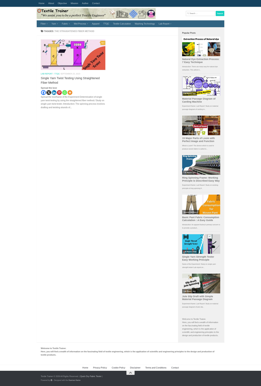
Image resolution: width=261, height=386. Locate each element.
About (51, 3)
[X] (48, 92)
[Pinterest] (59, 92)
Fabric (65, 24)
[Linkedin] (54, 92)
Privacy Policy (100, 368)
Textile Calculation (122, 24)
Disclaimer (135, 368)
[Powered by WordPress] (51, 380)
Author (85, 3)
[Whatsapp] (64, 92)
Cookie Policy (118, 368)
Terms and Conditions (155, 368)
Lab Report (164, 24)
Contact (96, 3)
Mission (74, 3)
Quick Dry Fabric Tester (90, 376)
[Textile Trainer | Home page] (96, 13)
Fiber (43, 24)
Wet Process (80, 24)
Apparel (96, 24)
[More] (70, 92)
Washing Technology (145, 24)
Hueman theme (74, 380)
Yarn (54, 24)
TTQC (106, 24)
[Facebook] (43, 92)
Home (41, 3)
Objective (62, 3)
